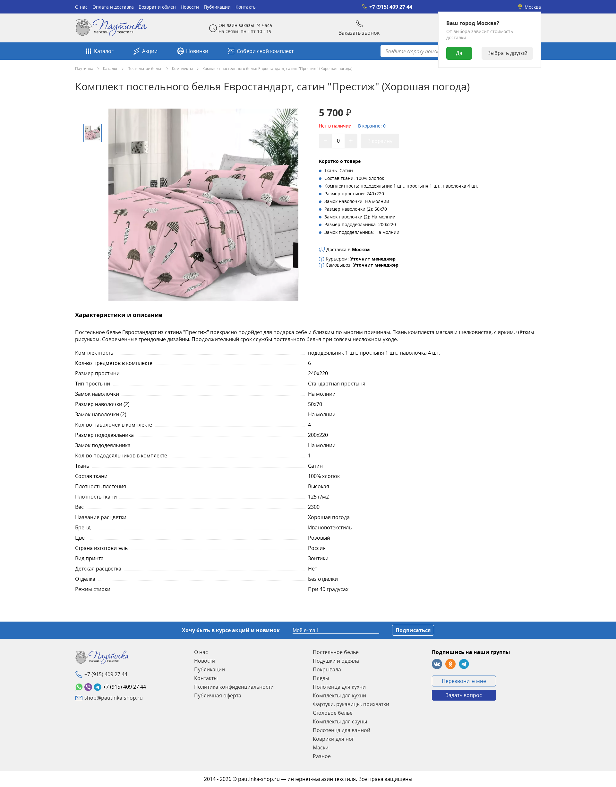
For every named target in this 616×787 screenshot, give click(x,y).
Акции (150, 51)
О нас (81, 7)
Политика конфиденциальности (234, 686)
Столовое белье (333, 712)
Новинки (197, 51)
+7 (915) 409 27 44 (390, 6)
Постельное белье (144, 68)
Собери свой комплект (265, 51)
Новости (190, 7)
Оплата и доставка (113, 7)
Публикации (217, 7)
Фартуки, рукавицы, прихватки (351, 704)
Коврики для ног (333, 738)
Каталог (104, 51)
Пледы (321, 678)
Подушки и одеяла (336, 660)
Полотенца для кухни (339, 686)
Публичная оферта (217, 695)
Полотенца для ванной (341, 730)
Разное (322, 756)
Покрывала (327, 669)
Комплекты (182, 68)
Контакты (246, 7)
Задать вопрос (464, 695)
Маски (321, 747)
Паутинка (84, 68)
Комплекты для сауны (340, 721)
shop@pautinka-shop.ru (113, 697)
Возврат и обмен (157, 7)
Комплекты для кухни (339, 695)
